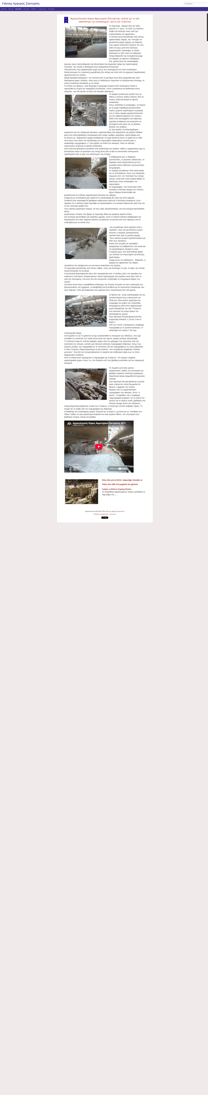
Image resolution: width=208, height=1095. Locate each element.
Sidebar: (34, 9)
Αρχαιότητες (104, 514)
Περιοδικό (18, 9)
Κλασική (4, 9)
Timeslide (51, 9)
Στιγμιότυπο (42, 9)
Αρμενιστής (121, 511)
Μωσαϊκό (26, 9)
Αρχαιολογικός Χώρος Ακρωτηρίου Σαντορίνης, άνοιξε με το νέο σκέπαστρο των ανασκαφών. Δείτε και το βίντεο (105, 20)
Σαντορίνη (112, 514)
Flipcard (11, 9)
